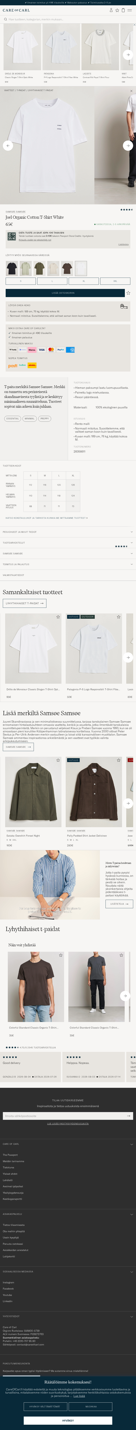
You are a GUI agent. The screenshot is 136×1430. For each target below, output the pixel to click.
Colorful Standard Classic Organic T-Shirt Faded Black (93, 1028)
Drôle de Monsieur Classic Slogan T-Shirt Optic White (33, 689)
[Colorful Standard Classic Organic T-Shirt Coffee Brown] (36, 1024)
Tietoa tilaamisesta (14, 1225)
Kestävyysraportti (12, 1199)
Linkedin (7, 1301)
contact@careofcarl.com (30, 1344)
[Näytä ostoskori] (123, 10)
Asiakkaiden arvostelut (15, 1250)
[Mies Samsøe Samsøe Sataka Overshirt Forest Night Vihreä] (33, 792)
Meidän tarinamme (13, 1161)
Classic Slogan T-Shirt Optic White (19, 77)
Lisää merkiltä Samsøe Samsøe (42, 713)
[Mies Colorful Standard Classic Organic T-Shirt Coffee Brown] (36, 987)
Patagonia (49, 74)
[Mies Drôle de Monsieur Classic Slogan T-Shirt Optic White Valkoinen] (22, 47)
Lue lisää (79, 1395)
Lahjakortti (9, 1256)
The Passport (10, 1154)
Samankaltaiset (33, 592)
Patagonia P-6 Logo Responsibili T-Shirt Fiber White (93, 689)
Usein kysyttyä (11, 1237)
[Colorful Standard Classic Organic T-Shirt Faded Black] (96, 1024)
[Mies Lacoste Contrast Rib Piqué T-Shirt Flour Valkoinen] (100, 47)
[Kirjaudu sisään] (111, 10)
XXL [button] (115, 281)
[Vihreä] (25, 268)
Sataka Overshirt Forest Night (23, 835)
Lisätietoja (123, 244)
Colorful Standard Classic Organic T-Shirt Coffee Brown (32, 1028)
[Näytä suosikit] (117, 10)
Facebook (8, 1288)
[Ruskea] (67, 268)
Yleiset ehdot (10, 1173)
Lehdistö (8, 1180)
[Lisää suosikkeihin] (57, 617)
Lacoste (87, 74)
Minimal (29, 418)
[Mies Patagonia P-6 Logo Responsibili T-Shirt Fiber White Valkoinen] (61, 47)
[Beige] (53, 268)
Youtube (7, 1295)
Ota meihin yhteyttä (14, 1231)
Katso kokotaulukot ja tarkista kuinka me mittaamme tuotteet (46, 518)
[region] (68, 1067)
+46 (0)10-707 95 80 (24, 1341)
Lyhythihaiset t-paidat (40, 90)
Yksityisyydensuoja (13, 1192)
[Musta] (12, 268)
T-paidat (21, 90)
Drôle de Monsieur (15, 74)
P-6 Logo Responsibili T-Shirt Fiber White (61, 77)
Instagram (8, 1282)
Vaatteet (9, 90)
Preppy (45, 418)
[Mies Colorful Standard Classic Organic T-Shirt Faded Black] (96, 987)
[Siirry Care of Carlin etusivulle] (16, 10)
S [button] (20, 281)
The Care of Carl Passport (68, 2)
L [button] (52, 281)
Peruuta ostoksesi (13, 1243)
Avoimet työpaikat (13, 1186)
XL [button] (84, 281)
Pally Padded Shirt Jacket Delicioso (87, 835)
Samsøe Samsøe (16, 212)
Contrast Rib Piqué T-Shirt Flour (96, 77)
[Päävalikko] (129, 10)
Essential (13, 418)
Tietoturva (8, 1167)
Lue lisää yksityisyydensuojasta (68, 1124)
